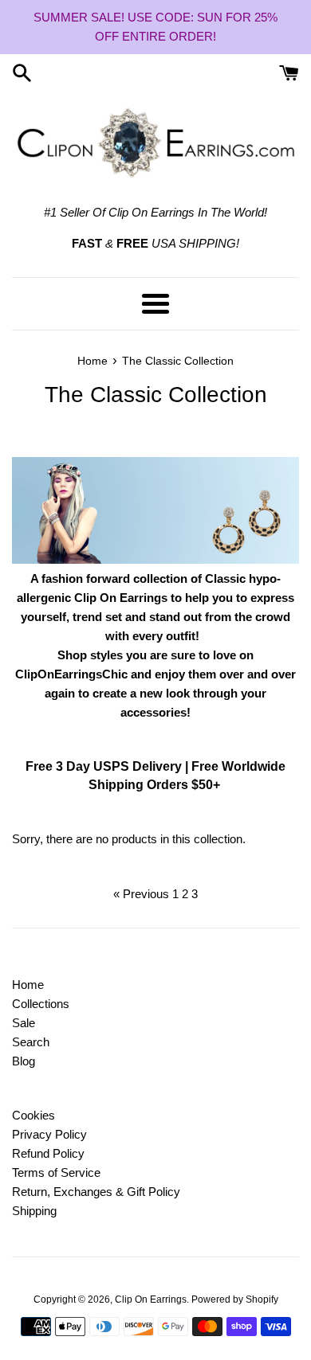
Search (30, 1042)
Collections (40, 1003)
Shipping (34, 1210)
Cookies (33, 1115)
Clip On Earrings (151, 1299)
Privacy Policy (49, 1134)
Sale (23, 1023)
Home (28, 984)
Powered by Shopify (234, 1299)
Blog (23, 1061)
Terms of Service (56, 1172)
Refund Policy (48, 1153)
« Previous (141, 894)
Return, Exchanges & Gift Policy (96, 1191)
